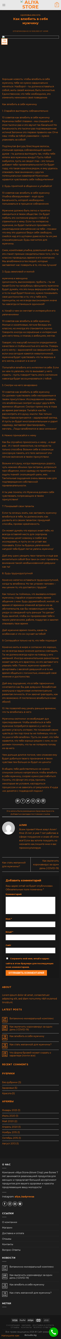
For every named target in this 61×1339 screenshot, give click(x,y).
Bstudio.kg (30, 1335)
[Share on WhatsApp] (17, 801)
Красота (36, 15)
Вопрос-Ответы (11, 1250)
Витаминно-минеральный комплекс (32, 1018)
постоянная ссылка (40, 814)
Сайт (8, 945)
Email (9, 932)
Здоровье (25, 15)
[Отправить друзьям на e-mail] (33, 801)
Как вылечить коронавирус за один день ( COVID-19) (46, 864)
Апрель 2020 (10, 1127)
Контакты (7, 1244)
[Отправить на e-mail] (15, 1203)
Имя (9, 919)
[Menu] (4, 4)
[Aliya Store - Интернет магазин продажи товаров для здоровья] (30, 5)
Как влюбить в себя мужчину (27, 1036)
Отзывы (6, 1239)
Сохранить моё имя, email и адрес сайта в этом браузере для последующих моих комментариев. (29, 963)
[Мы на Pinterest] (20, 1203)
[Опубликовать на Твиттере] (28, 801)
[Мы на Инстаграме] (10, 1203)
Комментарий (14, 894)
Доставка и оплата (13, 1233)
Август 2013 (9, 1143)
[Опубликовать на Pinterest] (38, 801)
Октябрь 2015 (10, 1138)
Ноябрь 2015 (9, 1132)
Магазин (7, 1227)
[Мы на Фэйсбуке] (4, 1203)
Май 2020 (8, 1121)
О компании (9, 1222)
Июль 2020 (8, 1115)
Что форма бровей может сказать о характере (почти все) (30, 1054)
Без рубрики (10, 1082)
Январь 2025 (9, 1110)
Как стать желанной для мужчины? (30, 1044)
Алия (45, 31)
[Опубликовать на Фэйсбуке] (22, 801)
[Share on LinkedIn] (43, 801)
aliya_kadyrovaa (24, 1196)
